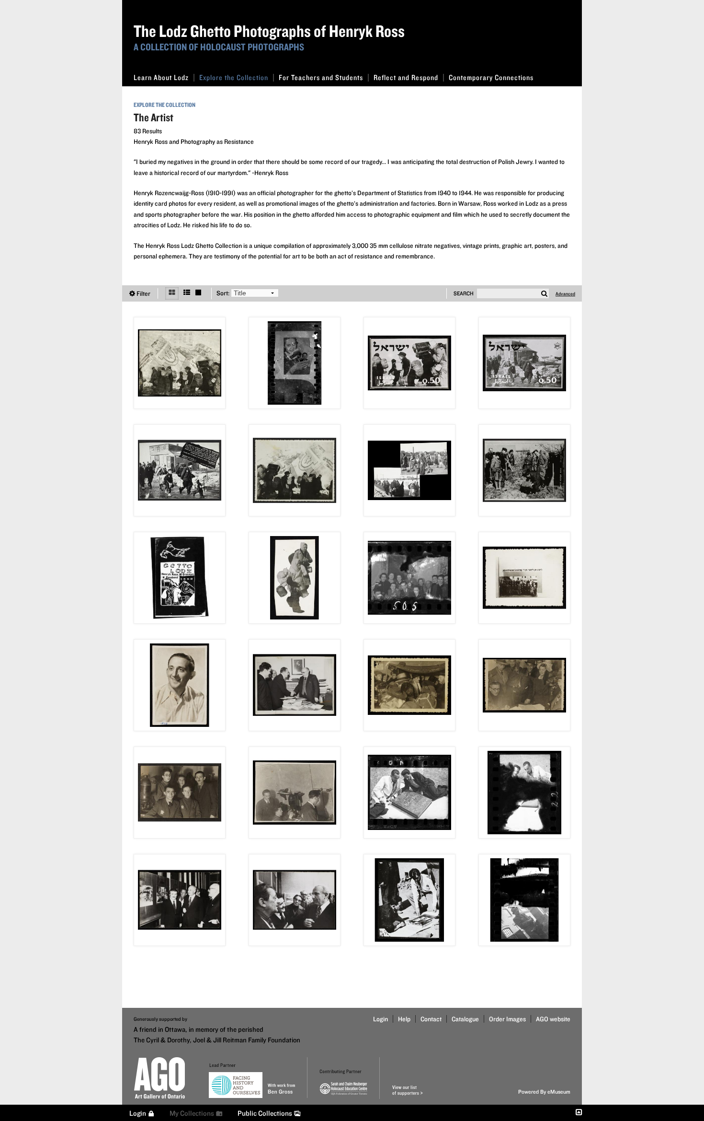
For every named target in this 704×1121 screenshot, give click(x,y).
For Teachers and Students (321, 77)
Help (404, 1019)
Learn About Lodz (161, 77)
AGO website (553, 1019)
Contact (431, 1019)
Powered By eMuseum (544, 1091)
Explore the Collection (233, 77)
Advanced (565, 293)
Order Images (507, 1019)
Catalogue (465, 1019)
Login (380, 1019)
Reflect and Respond (406, 77)
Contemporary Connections (491, 77)
